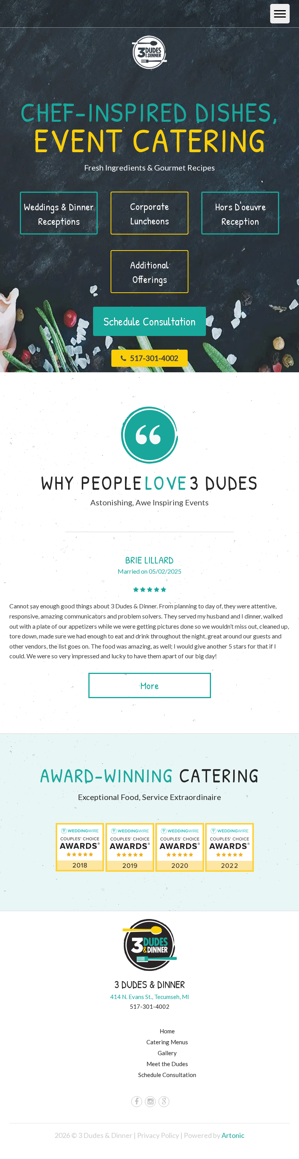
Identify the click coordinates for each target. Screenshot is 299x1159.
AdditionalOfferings (149, 272)
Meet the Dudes (167, 1063)
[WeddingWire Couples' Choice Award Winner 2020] (179, 846)
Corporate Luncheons (149, 213)
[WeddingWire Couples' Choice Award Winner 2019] (130, 846)
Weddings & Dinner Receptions (59, 214)
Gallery (167, 1052)
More (150, 685)
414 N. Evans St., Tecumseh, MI (149, 996)
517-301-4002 (153, 358)
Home (167, 1031)
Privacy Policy (158, 1135)
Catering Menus (167, 1041)
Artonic (233, 1135)
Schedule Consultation (149, 321)
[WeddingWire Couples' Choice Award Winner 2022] (229, 846)
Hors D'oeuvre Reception (240, 214)
